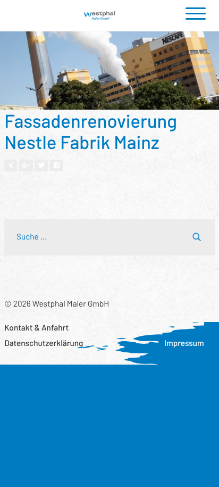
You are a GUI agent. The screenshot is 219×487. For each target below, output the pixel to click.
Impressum (184, 343)
